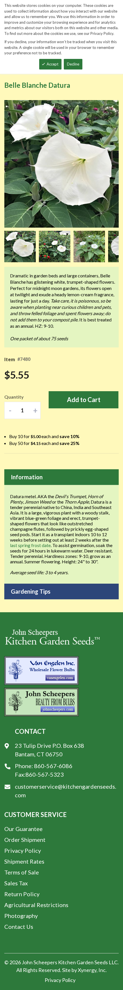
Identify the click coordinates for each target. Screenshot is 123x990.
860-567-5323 (44, 774)
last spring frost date (30, 545)
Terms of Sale (21, 872)
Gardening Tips (30, 591)
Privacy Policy (22, 850)
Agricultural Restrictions (36, 904)
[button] (21, 246)
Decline (73, 64)
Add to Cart (83, 399)
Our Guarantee (23, 828)
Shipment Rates (24, 861)
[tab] (61, 477)
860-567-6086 (53, 765)
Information (27, 477)
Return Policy (21, 893)
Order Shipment (24, 839)
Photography (21, 915)
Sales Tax (16, 883)
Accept (52, 64)
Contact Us (18, 926)
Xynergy (87, 970)
